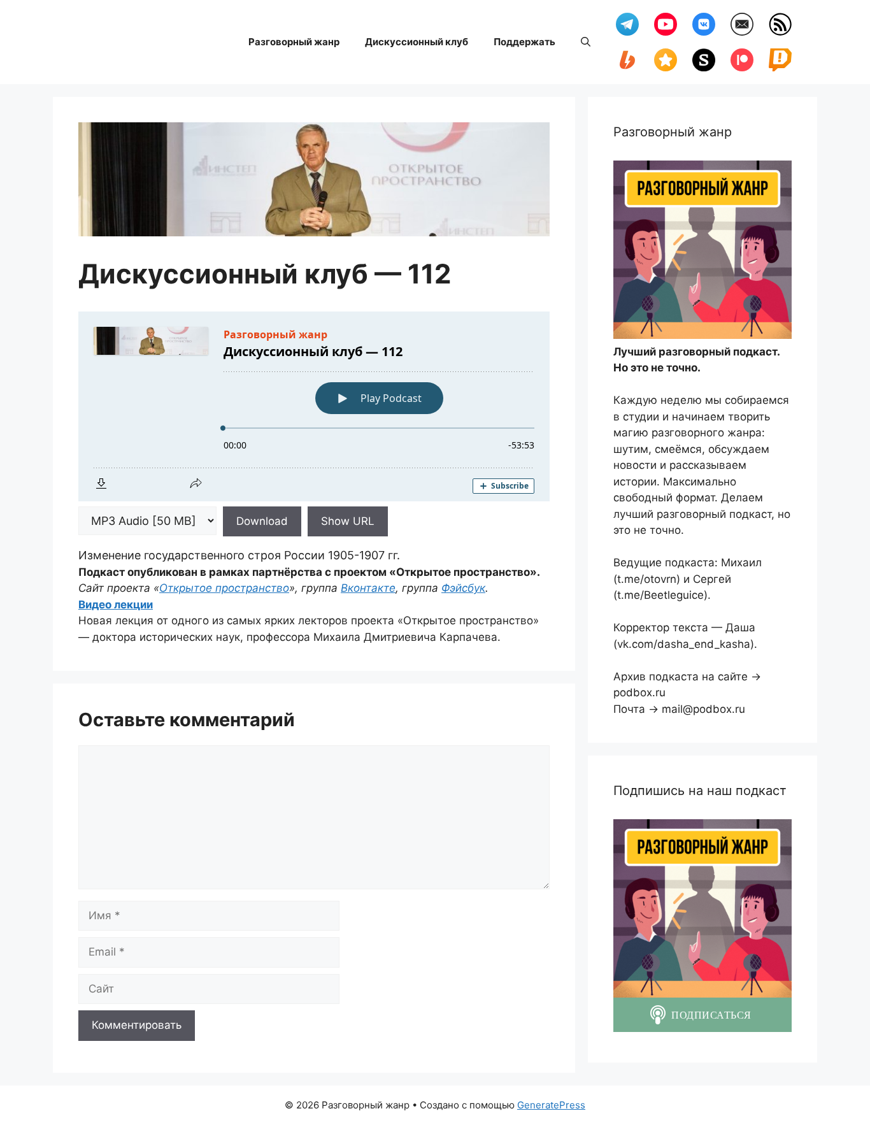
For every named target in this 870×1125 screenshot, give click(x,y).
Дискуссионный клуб (416, 42)
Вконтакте (368, 588)
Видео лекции (115, 604)
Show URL (347, 521)
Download (262, 521)
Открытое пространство (224, 588)
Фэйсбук (463, 588)
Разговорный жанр (293, 42)
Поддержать (524, 42)
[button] (585, 42)
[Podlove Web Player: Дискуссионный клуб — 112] (314, 406)
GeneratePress (551, 1105)
